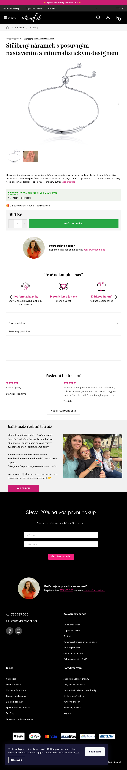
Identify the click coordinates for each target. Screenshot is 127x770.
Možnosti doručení (22, 197)
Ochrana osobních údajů (75, 659)
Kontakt (51, 8)
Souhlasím (95, 751)
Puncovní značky (72, 701)
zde (77, 752)
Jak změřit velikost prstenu (76, 678)
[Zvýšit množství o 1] (24, 223)
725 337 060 (66, 590)
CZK (118, 8)
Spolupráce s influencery (18, 707)
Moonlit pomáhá (13, 684)
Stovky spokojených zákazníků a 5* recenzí (25, 300)
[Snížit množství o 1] (11, 223)
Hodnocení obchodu (16, 690)
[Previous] (11, 296)
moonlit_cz (18, 631)
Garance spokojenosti (16, 696)
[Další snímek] (118, 103)
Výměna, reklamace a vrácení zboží (80, 641)
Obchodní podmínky (73, 653)
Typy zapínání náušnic (74, 684)
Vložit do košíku (74, 223)
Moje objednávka (72, 647)
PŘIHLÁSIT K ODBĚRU (61, 556)
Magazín (67, 713)
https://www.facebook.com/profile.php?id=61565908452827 (9, 631)
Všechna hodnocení (63, 410)
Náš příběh (23, 488)
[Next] (116, 296)
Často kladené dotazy (74, 696)
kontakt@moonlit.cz (94, 249)
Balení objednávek (72, 707)
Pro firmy (10, 713)
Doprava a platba (34, 8)
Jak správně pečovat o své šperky (80, 690)
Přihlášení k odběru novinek (19, 719)
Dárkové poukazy (14, 701)
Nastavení (16, 760)
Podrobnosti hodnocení (44, 39)
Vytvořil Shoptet (113, 761)
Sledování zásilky (11, 8)
